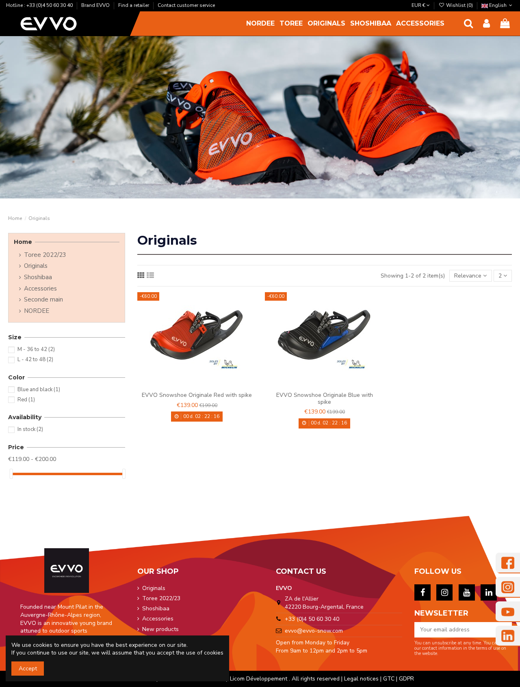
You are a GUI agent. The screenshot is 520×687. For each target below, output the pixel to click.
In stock (30, 429)
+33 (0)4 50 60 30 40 (312, 619)
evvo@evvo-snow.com (314, 631)
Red (26, 399)
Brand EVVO (96, 5)
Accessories (40, 289)
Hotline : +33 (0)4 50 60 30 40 (40, 5)
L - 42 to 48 (35, 359)
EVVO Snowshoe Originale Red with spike (197, 395)
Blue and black (38, 389)
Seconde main (43, 300)
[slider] (11, 474)
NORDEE (36, 311)
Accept (28, 668)
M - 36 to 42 (36, 349)
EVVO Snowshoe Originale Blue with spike (324, 398)
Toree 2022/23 (45, 255)
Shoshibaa (38, 277)
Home (23, 242)
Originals (36, 266)
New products (160, 629)
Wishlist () (459, 5)
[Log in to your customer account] (486, 23)
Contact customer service (186, 5)
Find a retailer (134, 5)
